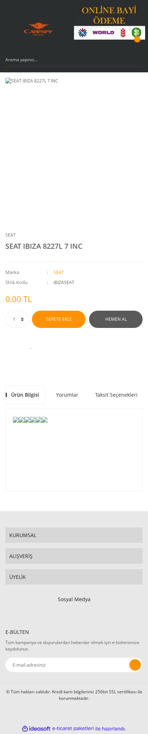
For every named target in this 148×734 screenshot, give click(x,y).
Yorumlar (67, 394)
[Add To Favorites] (31, 346)
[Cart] (136, 46)
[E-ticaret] (73, 728)
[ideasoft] (36, 728)
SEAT (10, 235)
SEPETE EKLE (59, 319)
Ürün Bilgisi (25, 394)
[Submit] (135, 665)
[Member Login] (117, 46)
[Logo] (38, 29)
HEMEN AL (116, 319)
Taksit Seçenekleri (116, 394)
